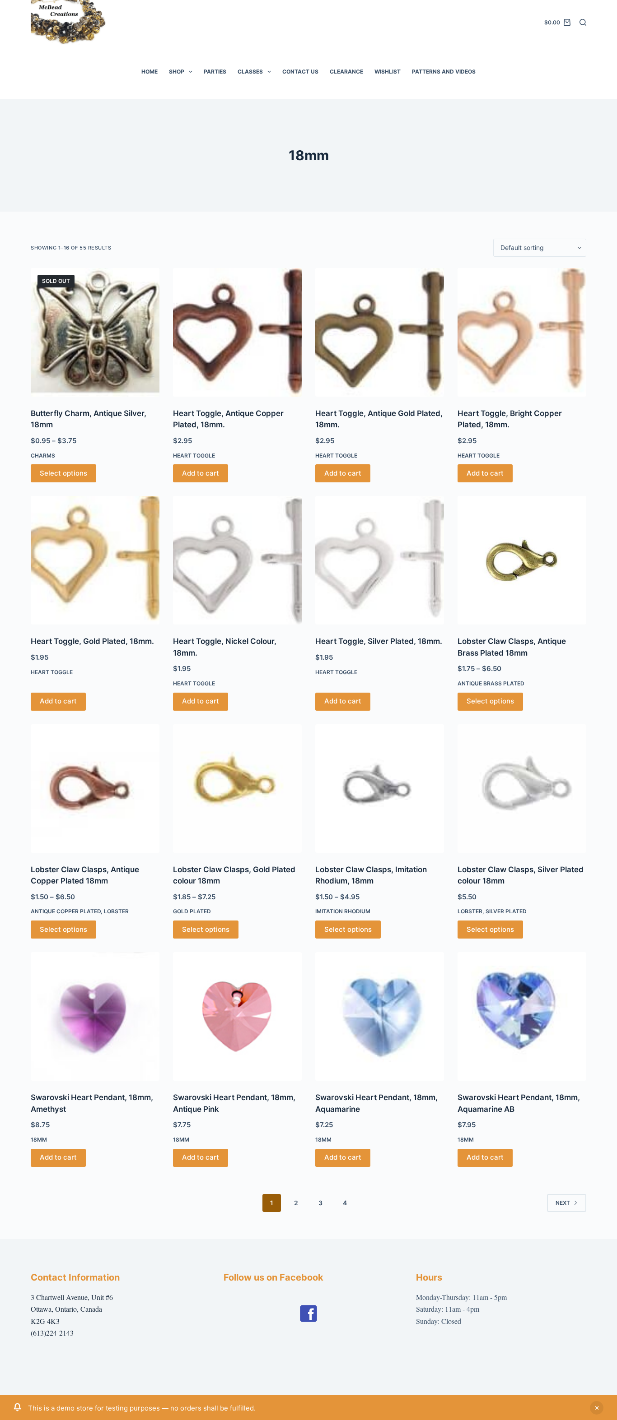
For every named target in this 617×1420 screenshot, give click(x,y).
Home (149, 71)
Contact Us (300, 71)
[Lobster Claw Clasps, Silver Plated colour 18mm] (522, 788)
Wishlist (387, 71)
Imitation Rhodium (342, 911)
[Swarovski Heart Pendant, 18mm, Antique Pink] (237, 1016)
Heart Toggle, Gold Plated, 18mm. (92, 641)
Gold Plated (192, 911)
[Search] (583, 22)
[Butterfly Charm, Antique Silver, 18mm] (95, 332)
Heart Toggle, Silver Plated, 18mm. (378, 641)
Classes (250, 71)
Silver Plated (506, 911)
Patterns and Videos (444, 71)
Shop (176, 71)
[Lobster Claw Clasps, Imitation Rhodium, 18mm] (379, 788)
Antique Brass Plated (491, 683)
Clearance (346, 71)
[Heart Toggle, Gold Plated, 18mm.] (95, 560)
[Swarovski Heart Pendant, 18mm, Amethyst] (95, 1016)
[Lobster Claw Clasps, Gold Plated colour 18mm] (237, 788)
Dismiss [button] (596, 1408)
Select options (63, 473)
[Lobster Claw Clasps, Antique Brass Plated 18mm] (522, 560)
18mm (39, 1139)
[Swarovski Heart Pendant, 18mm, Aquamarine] (379, 1016)
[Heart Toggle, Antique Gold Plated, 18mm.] (379, 332)
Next (563, 1202)
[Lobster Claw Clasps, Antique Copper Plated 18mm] (95, 788)
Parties (215, 71)
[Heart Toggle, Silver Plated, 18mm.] (379, 560)
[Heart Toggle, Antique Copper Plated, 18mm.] (237, 332)
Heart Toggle (194, 455)
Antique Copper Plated (66, 911)
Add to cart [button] (200, 473)
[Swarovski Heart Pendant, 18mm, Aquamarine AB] (522, 1016)
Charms (43, 455)
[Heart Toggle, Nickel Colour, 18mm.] (237, 560)
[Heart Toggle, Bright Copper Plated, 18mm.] (522, 332)
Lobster (116, 911)
